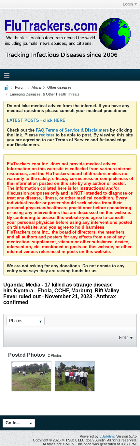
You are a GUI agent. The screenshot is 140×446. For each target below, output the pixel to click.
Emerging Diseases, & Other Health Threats (44, 94)
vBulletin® (107, 436)
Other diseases (59, 87)
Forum (20, 87)
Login (128, 4)
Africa (36, 87)
